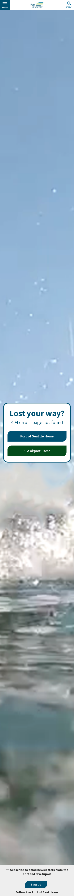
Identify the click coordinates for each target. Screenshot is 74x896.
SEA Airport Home (37, 450)
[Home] (37, 5)
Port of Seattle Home (37, 436)
